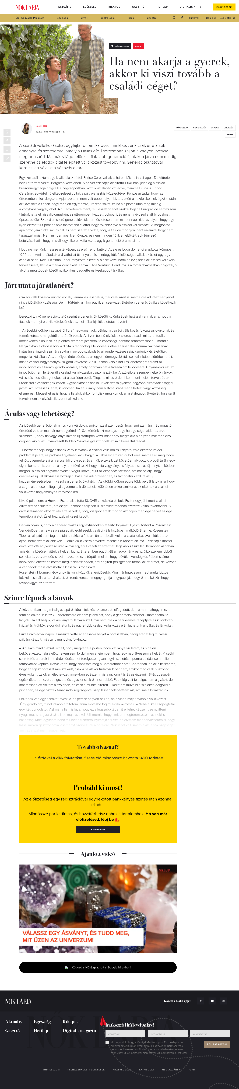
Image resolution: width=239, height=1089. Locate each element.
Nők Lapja (27, 7)
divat (84, 17)
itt (117, 819)
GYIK (192, 1070)
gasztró (152, 17)
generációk (199, 128)
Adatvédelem (122, 1070)
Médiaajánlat (172, 1070)
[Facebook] (182, 18)
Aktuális (64, 6)
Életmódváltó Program (30, 17)
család (215, 128)
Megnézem (98, 829)
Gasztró (138, 6)
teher (230, 134)
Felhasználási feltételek (86, 1070)
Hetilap (162, 6)
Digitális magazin (193, 6)
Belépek (211, 17)
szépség (62, 17)
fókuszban (182, 128)
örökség (229, 128)
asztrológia (108, 17)
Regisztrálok (228, 17)
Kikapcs (114, 6)
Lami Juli (42, 126)
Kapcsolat (146, 1070)
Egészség (90, 6)
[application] (98, 909)
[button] (200, 6)
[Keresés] (174, 18)
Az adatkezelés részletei (172, 1053)
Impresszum (51, 1070)
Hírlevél (194, 17)
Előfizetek (224, 7)
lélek (131, 17)
